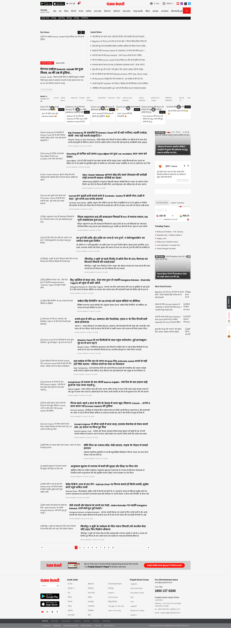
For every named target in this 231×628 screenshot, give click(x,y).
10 (113, 547)
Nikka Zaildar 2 (175, 238)
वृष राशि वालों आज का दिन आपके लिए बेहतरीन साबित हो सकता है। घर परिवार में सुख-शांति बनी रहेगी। (171, 174)
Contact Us (46, 626)
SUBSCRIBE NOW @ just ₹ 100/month (164, 565)
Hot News (44, 32)
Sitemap (98, 626)
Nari (189, 98)
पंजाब (70, 606)
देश (69, 593)
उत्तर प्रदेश (97, 11)
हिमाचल (91, 584)
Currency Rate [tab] (162, 205)
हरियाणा (91, 588)
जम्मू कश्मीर (138, 11)
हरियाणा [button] (116, 11)
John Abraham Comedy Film (167, 248)
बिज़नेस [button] (174, 11)
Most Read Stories (163, 289)
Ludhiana (77, 621)
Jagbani (133, 584)
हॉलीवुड (76, 18)
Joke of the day (114, 610)
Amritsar (96, 621)
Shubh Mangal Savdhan (165, 251)
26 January (177, 234)
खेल (89, 615)
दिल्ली (73, 11)
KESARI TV (43, 96)
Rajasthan (102, 98)
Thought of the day (116, 606)
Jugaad (133, 606)
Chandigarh (66, 621)
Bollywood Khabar (163, 234)
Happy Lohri (160, 241)
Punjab (82, 98)
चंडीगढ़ (70, 610)
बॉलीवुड (69, 18)
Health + (111, 593)
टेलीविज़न (84, 18)
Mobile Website (86, 626)
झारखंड (155, 11)
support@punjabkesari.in (170, 613)
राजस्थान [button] (164, 11)
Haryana (111, 98)
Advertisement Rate (71, 626)
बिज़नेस (90, 610)
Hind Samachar (136, 588)
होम (54, 11)
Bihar (119, 98)
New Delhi (54, 621)
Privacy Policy (109, 626)
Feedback (57, 626)
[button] (79, 32)
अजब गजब (45, 18)
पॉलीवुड (53, 18)
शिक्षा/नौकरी (112, 602)
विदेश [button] (66, 11)
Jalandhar (106, 621)
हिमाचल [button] (107, 11)
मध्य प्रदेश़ (126, 11)
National (74, 98)
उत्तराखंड (91, 602)
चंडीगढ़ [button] (88, 11)
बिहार (147, 11)
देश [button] (60, 11)
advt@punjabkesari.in (163, 582)
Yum (132, 602)
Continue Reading (46, 89)
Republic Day (161, 238)
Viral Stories (113, 597)
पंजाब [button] (81, 11)
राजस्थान (91, 606)
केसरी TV (71, 588)
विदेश (70, 597)
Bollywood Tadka (137, 610)
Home (56, 98)
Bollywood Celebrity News (166, 244)
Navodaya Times (137, 593)
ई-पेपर (70, 584)
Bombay (87, 621)
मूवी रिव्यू (61, 18)
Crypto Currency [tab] (177, 205)
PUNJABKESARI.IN (168, 626)
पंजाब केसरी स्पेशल (115, 584)
